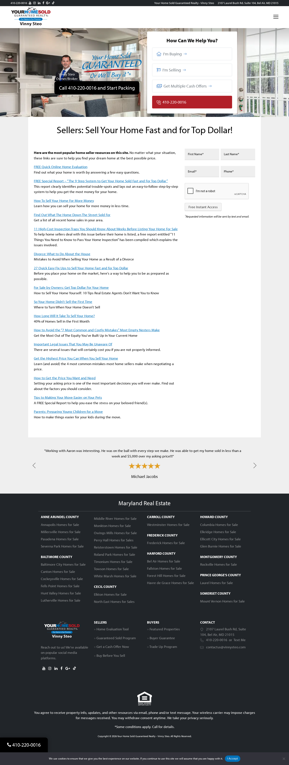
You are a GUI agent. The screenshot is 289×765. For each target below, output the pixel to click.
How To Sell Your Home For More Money (64, 200)
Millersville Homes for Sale (61, 532)
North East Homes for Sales (114, 601)
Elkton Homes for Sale (110, 594)
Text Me (240, 640)
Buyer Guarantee (162, 638)
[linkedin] (39, 3)
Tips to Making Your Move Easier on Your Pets (68, 397)
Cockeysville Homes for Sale (62, 578)
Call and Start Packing (97, 88)
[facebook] (43, 3)
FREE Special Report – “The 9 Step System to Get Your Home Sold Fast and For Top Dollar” (101, 181)
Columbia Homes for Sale (219, 524)
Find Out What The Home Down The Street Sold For (72, 214)
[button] (192, 54)
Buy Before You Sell (110, 655)
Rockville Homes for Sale (218, 564)
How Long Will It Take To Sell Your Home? (64, 315)
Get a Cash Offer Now (112, 646)
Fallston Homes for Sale (164, 568)
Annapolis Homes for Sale (60, 524)
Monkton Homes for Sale (112, 525)
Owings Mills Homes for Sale (115, 533)
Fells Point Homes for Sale (60, 586)
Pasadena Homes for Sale (60, 539)
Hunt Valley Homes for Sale (61, 593)
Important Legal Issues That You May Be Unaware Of (73, 344)
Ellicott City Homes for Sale (220, 539)
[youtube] (30, 3)
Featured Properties (165, 629)
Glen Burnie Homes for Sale (220, 546)
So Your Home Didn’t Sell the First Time (63, 301)
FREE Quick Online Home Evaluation (60, 166)
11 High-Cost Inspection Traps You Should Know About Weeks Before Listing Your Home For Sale (106, 229)
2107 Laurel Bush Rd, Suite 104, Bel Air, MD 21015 (248, 3)
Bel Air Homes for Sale (163, 561)
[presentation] (217, 191)
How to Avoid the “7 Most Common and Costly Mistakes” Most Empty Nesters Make (97, 330)
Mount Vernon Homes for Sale (222, 601)
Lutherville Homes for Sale (60, 600)
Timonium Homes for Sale (113, 561)
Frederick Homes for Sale (166, 543)
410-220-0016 (19, 3)
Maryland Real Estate (144, 503)
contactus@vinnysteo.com (226, 647)
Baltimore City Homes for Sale (63, 564)
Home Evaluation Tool (112, 629)
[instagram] (34, 3)
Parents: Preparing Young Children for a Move (68, 411)
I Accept (232, 758)
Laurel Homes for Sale (216, 582)
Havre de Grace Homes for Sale (170, 582)
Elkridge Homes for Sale (218, 532)
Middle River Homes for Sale (115, 518)
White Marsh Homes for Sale (115, 576)
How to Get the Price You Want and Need (65, 378)
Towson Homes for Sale (111, 569)
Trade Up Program (163, 646)
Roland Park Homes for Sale (114, 554)
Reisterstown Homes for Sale (115, 547)
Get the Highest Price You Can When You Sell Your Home (76, 358)
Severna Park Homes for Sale (62, 546)
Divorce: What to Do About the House (62, 254)
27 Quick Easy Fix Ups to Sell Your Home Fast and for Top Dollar (81, 268)
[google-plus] (48, 3)
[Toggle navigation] (276, 17)
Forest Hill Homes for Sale (166, 575)
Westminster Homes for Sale (168, 524)
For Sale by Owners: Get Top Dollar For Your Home (71, 287)
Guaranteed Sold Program (116, 638)
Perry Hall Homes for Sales (113, 540)
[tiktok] (53, 3)
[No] (284, 759)
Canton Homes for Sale (58, 571)
